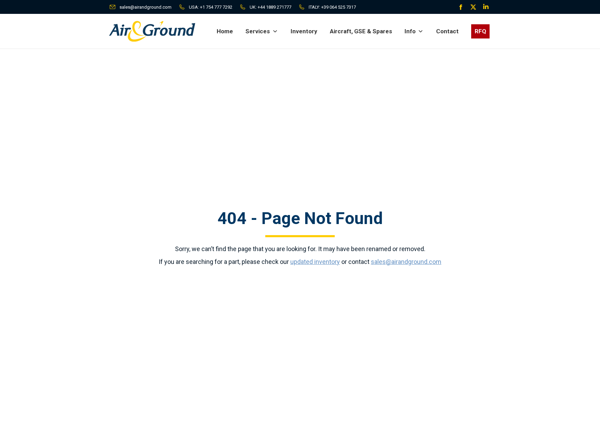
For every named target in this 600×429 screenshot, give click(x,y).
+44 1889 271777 (274, 7)
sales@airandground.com (145, 7)
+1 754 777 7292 (216, 7)
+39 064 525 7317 (338, 7)
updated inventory (315, 261)
